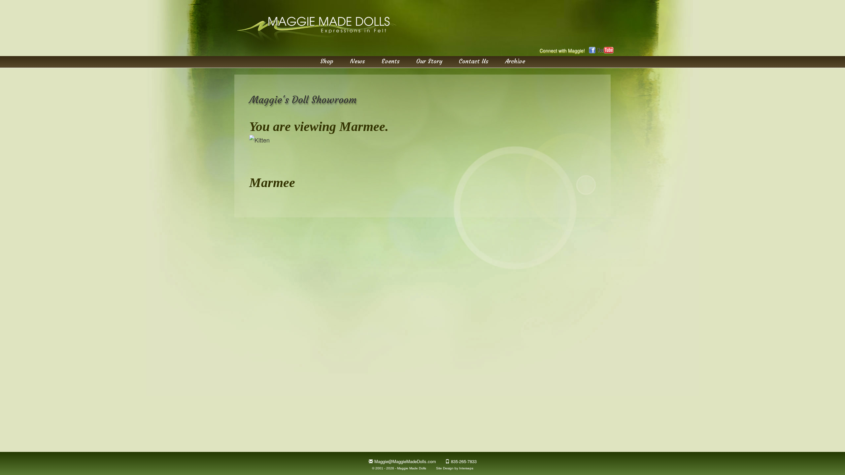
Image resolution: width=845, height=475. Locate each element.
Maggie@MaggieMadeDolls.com (405, 461)
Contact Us (474, 61)
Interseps (466, 468)
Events (391, 61)
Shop (326, 61)
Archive (515, 61)
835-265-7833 (464, 461)
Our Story (429, 61)
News (357, 61)
